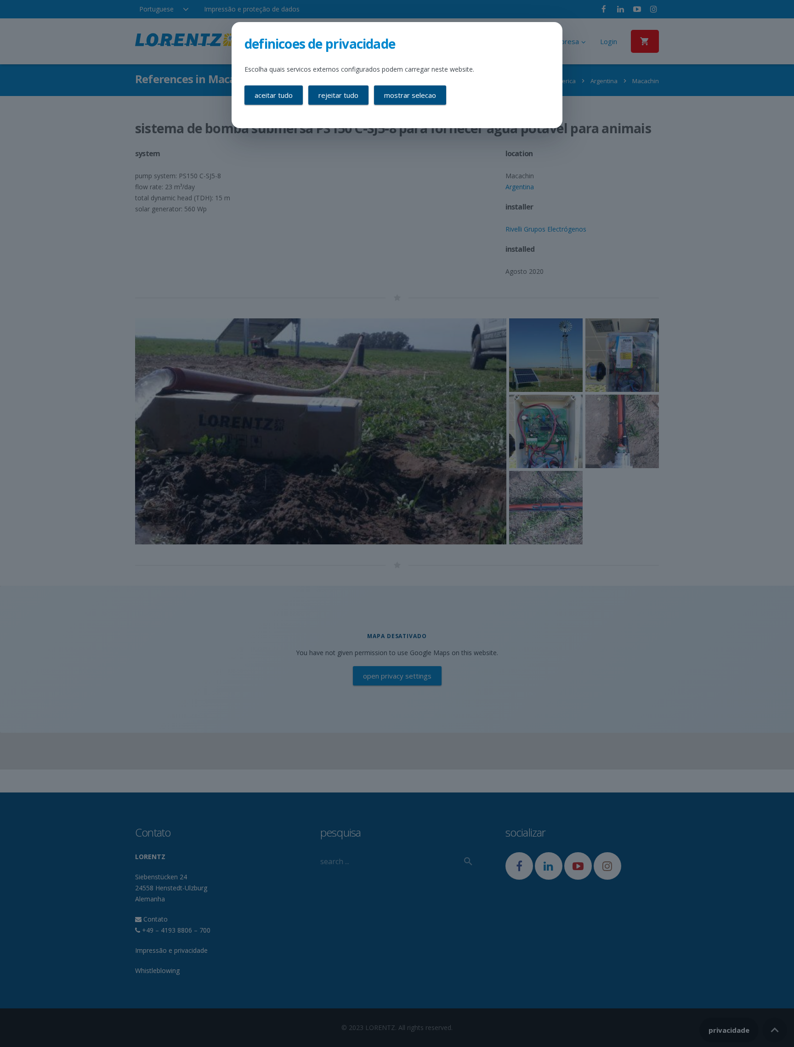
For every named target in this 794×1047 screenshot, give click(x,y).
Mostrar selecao (410, 95)
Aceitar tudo (274, 95)
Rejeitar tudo (338, 95)
